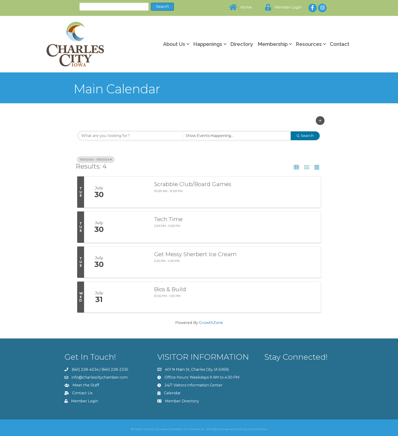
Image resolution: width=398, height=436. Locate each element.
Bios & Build (170, 289)
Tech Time (168, 219)
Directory (241, 44)
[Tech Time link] (131, 227)
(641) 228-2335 (115, 369)
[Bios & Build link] (131, 297)
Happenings (207, 44)
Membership (273, 44)
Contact (339, 44)
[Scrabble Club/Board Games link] (131, 192)
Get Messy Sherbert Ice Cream (195, 254)
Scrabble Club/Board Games (192, 184)
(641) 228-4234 (85, 369)
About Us (174, 44)
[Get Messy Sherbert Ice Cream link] (131, 262)
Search (307, 135)
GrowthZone (211, 322)
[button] (320, 120)
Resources (309, 44)
